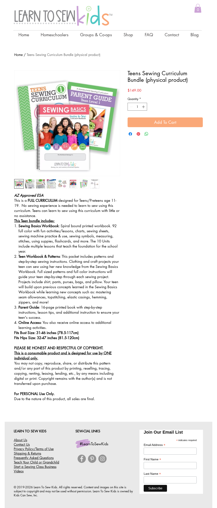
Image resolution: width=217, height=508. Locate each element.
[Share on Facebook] (130, 133)
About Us (20, 440)
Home (18, 55)
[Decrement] (131, 106)
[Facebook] (82, 459)
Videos (19, 471)
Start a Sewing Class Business (35, 467)
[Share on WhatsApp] (146, 133)
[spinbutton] (137, 106)
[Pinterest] (92, 459)
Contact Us (22, 444)
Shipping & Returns (27, 453)
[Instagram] (102, 459)
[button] (198, 8)
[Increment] (143, 106)
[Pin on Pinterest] (138, 133)
